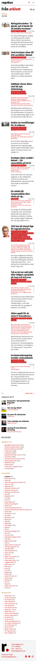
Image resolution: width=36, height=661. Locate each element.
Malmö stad (20, 33)
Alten (19, 100)
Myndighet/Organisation (18, 31)
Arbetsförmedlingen (18, 245)
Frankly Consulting (24, 134)
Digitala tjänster (12, 423)
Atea (26, 245)
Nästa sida (29, 393)
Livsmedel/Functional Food (19, 235)
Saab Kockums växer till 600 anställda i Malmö (22, 53)
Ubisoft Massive (10, 551)
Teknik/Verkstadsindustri (18, 57)
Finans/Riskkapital (12, 409)
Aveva (12, 366)
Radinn (19, 135)
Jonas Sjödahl (22, 103)
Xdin (28, 329)
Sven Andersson (28, 105)
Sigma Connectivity (25, 289)
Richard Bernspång (11, 613)
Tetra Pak (25, 251)
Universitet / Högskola (17, 240)
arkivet (15, 9)
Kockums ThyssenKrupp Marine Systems (17, 510)
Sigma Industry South (17, 249)
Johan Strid (20, 332)
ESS (21, 326)
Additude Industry (16, 99)
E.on (30, 100)
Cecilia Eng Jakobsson (11, 621)
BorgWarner (24, 100)
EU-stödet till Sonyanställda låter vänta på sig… (20, 194)
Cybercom (16, 287)
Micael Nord (28, 33)
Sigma (28, 202)
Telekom (29, 239)
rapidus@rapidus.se (18, 651)
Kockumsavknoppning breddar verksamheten (22, 356)
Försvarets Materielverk (17, 167)
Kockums (13, 33)
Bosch (12, 202)
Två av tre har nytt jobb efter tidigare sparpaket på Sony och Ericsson (22, 275)
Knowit (29, 326)
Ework (27, 287)
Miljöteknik (26, 237)
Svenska (29, 281)
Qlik (22, 202)
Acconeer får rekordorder (16, 415)
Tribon (13, 368)
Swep (20, 203)
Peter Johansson (10, 604)
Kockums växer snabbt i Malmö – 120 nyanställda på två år (22, 160)
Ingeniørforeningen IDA (23, 246)
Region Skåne (23, 248)
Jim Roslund (14, 103)
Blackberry (28, 200)
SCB (29, 248)
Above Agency (15, 134)
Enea (18, 326)
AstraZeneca (18, 200)
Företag (4, 14)
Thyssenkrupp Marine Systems (14, 482)
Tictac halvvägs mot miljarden (18, 421)
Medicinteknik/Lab (16, 237)
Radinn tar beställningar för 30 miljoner (22, 124)
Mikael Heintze (28, 332)
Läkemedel (30, 233)
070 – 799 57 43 (16, 649)
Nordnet (13, 329)
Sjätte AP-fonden (25, 366)
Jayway (25, 326)
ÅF (11, 245)
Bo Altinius (14, 205)
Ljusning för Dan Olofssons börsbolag (17, 429)
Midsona (29, 327)
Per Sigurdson (15, 333)
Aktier (8, 404)
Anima (12, 200)
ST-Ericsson (22, 290)
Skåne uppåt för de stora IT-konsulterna (21, 314)
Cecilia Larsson (15, 62)
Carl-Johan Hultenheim (17, 330)
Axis (24, 200)
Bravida (27, 324)
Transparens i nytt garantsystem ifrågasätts (18, 402)
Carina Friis (21, 205)
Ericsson (13, 246)
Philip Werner (24, 137)
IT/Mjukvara (10, 416)
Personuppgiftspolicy (9, 657)
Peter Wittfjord (15, 369)
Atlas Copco (21, 324)
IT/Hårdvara (14, 127)
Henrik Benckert (10, 625)
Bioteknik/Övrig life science (19, 231)
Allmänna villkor (7, 655)
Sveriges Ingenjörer (16, 251)
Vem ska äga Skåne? (14, 408)
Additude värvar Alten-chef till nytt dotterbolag (22, 86)
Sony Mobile (14, 203)
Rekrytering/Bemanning (14, 431)
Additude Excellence (22, 97)
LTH (18, 248)
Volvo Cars (19, 61)
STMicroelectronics (16, 292)
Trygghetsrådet (26, 292)
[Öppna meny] (33, 2)
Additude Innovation (11, 492)
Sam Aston (21, 105)
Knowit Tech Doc (15, 327)
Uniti (18, 102)
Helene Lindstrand (16, 172)
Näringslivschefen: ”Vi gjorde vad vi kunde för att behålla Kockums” (22, 26)
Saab (18, 59)
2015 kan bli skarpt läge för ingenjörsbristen (22, 227)
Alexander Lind (15, 137)
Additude (13, 97)
